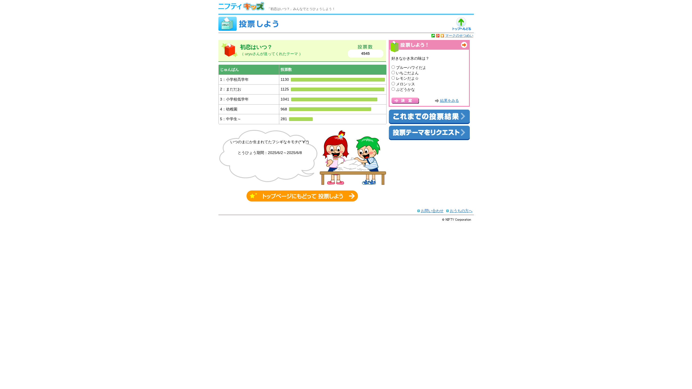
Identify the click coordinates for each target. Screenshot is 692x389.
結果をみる (449, 101)
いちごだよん (407, 73)
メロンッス (405, 84)
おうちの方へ (461, 211)
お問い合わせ (432, 211)
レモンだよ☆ (407, 78)
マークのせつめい (459, 35)
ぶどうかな (405, 89)
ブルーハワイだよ (411, 67)
